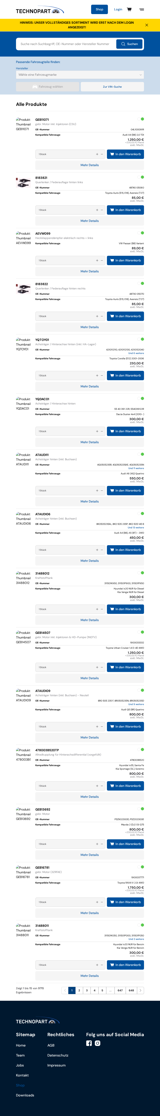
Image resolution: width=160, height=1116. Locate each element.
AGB (50, 1045)
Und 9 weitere (136, 704)
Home (21, 1045)
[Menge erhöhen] (97, 154)
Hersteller (22, 68)
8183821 (41, 178)
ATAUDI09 (42, 691)
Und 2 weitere (136, 939)
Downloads (25, 1095)
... (110, 990)
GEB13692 (42, 809)
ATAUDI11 (42, 455)
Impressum (56, 1065)
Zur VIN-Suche (112, 86)
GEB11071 (42, 120)
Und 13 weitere (136, 527)
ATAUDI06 (42, 514)
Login (118, 9)
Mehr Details (90, 165)
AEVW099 (42, 233)
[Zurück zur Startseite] (40, 9)
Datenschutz (57, 1055)
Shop (99, 9)
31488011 (42, 926)
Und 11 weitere (136, 468)
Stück (43, 154)
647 (120, 990)
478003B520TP (47, 750)
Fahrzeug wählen (51, 87)
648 (131, 990)
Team (20, 1055)
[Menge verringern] (102, 154)
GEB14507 (42, 633)
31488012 (42, 573)
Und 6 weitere (136, 353)
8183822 (41, 284)
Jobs (20, 1065)
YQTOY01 (42, 340)
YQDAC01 (42, 399)
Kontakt (22, 1075)
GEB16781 (42, 868)
